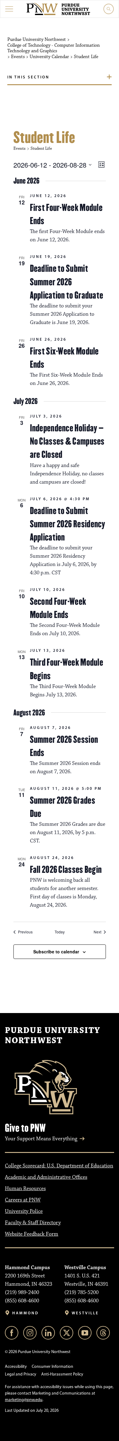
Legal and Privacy (20, 1374)
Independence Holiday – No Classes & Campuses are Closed (67, 441)
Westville (85, 1313)
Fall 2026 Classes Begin (66, 869)
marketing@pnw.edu (23, 1399)
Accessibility (16, 1366)
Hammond (25, 1313)
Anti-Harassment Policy (62, 1374)
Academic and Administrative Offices (46, 1177)
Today (60, 931)
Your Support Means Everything (41, 1138)
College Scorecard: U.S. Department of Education (59, 1165)
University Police (24, 1211)
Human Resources (25, 1188)
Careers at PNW (23, 1200)
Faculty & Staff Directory (33, 1222)
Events (19, 148)
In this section (28, 76)
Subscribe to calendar (56, 951)
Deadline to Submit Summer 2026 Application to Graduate (66, 282)
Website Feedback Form (31, 1234)
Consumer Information (52, 1366)
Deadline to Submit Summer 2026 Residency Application (67, 524)
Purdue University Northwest (52, 1035)
